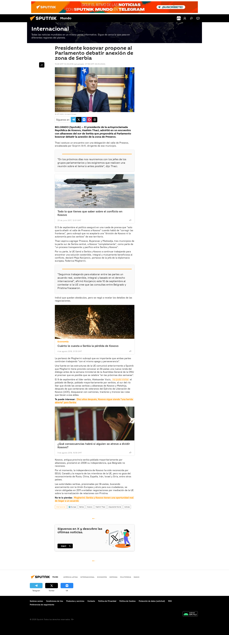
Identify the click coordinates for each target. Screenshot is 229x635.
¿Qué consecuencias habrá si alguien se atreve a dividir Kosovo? (94, 445)
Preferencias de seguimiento (42, 604)
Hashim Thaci (100, 507)
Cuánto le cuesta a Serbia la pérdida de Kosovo (88, 346)
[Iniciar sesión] (184, 18)
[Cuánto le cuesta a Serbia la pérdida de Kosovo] (94, 322)
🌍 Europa (72, 507)
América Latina (70, 577)
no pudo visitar (121, 379)
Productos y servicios (75, 601)
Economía (63, 341)
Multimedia (125, 577)
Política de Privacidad (107, 601)
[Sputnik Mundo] (44, 21)
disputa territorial (115, 507)
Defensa (113, 577)
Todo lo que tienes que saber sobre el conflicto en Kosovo (90, 213)
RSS (170, 601)
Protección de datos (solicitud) (152, 601)
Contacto (91, 601)
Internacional (60, 507)
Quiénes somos (36, 601)
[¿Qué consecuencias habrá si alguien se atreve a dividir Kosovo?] (94, 423)
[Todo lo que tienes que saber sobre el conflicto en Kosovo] (94, 191)
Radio (136, 577)
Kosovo (89, 507)
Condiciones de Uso (54, 601)
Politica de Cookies (127, 601)
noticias (127, 507)
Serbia (81, 507)
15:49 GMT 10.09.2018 (64, 64)
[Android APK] (190, 614)
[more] (130, 220)
